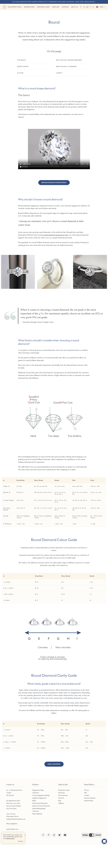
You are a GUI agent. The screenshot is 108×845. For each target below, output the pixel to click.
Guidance (65, 7)
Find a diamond (54, 764)
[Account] (84, 7)
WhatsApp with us (12, 816)
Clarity (59, 73)
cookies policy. (10, 838)
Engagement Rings (15, 7)
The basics (21, 60)
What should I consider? (66, 66)
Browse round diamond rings (54, 182)
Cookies (86, 795)
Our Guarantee (63, 795)
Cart (93, 7)
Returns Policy (88, 801)
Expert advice (23, 66)
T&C (85, 793)
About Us (74, 7)
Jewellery (56, 7)
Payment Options (89, 798)
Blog (59, 801)
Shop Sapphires (37, 814)
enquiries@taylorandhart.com (15, 819)
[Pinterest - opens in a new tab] (48, 835)
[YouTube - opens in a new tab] (65, 835)
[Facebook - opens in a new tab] (43, 835)
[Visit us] (80, 7)
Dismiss (20, 841)
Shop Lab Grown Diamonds (41, 806)
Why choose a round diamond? (69, 60)
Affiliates (61, 803)
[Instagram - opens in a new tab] (54, 835)
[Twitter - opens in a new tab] (59, 835)
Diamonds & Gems (43, 7)
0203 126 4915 (10, 814)
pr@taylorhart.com (12, 829)
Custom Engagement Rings (41, 795)
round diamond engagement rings (56, 235)
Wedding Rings (29, 7)
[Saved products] (90, 7)
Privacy (86, 790)
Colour (20, 73)
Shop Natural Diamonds (40, 803)
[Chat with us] (104, 841)
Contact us (87, 7)
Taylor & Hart (4, 7)
